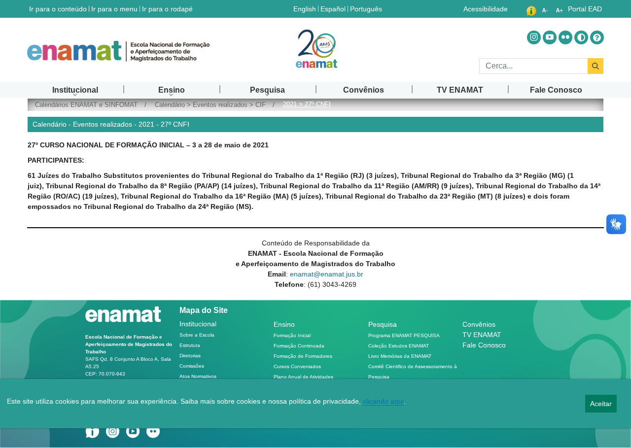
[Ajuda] (597, 37)
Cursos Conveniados (297, 366)
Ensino (284, 324)
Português (367, 8)
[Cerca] (595, 66)
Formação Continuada (299, 345)
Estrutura (189, 345)
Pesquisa (382, 324)
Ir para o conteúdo (58, 9)
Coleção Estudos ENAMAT (398, 345)
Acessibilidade (485, 9)
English (305, 8)
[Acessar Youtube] (550, 37)
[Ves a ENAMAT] (118, 51)
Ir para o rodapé (167, 9)
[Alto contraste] (581, 37)
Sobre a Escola (196, 335)
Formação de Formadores (303, 356)
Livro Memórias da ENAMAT (399, 356)
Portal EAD (585, 9)
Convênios (478, 324)
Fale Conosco (484, 345)
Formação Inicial (292, 335)
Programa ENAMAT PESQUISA (404, 335)
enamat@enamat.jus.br (326, 274)
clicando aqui (383, 401)
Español (334, 8)
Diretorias (190, 355)
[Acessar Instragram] (534, 37)
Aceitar (601, 404)
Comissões (191, 366)
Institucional (197, 324)
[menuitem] (75, 90)
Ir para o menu (114, 9)
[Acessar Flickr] (565, 37)
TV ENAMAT (481, 335)
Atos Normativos (197, 376)
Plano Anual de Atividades (303, 376)
